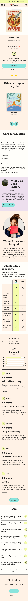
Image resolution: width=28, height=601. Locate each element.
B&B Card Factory (15, 40)
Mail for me (14, 65)
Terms (21, 584)
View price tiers (14, 48)
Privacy (12, 586)
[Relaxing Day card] (14, 102)
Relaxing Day (14, 112)
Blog (17, 586)
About (11, 584)
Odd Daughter (14, 114)
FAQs (13, 571)
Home (6, 584)
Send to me (14, 70)
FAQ (16, 584)
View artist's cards (8, 205)
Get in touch (14, 591)
